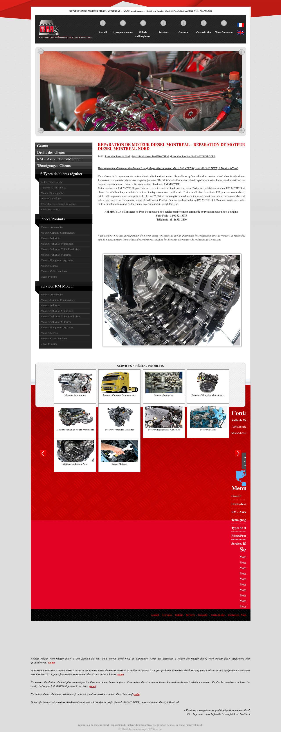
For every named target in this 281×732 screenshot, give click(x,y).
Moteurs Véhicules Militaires (56, 254)
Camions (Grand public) (53, 187)
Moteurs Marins (49, 265)
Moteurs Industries (51, 238)
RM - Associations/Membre (59, 158)
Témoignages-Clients (54, 165)
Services (163, 32)
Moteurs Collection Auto (54, 271)
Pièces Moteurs (49, 276)
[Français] (240, 25)
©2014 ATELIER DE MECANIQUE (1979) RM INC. (140, 729)
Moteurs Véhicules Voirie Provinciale (60, 249)
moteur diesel (124, 180)
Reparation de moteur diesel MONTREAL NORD (193, 156)
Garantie (183, 32)
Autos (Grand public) (52, 182)
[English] (240, 33)
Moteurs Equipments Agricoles (57, 260)
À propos (167, 615)
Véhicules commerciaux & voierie (58, 204)
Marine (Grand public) (52, 193)
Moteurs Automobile (52, 227)
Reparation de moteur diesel (117, 156)
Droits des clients (51, 152)
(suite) (51, 662)
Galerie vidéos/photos (143, 34)
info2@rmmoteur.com (133, 11)
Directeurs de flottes (51, 198)
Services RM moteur (244, 543)
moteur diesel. (242, 710)
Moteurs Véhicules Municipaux (57, 243)
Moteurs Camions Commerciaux (58, 232)
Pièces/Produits (52, 218)
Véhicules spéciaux (51, 209)
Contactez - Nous (237, 615)
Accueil (103, 32)
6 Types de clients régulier (61, 173)
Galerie (179, 615)
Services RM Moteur (57, 286)
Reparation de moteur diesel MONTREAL (150, 156)
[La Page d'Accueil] (65, 39)
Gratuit (42, 145)
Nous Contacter (224, 32)
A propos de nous (123, 32)
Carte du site (203, 32)
